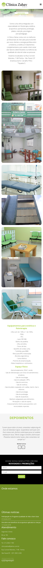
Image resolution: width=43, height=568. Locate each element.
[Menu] (41, 4)
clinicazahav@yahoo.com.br (10, 546)
